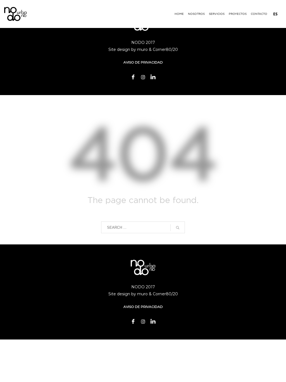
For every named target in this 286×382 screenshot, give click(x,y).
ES (275, 13)
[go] (177, 228)
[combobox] (275, 14)
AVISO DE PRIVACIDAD (143, 62)
